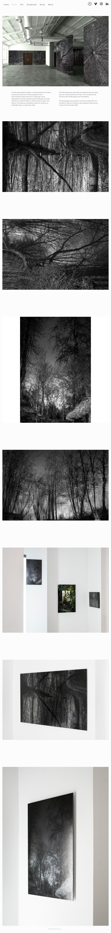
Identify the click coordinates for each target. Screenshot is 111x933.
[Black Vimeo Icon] (95, 4)
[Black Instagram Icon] (101, 4)
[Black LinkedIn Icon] (107, 4)
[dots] (90, 4)
